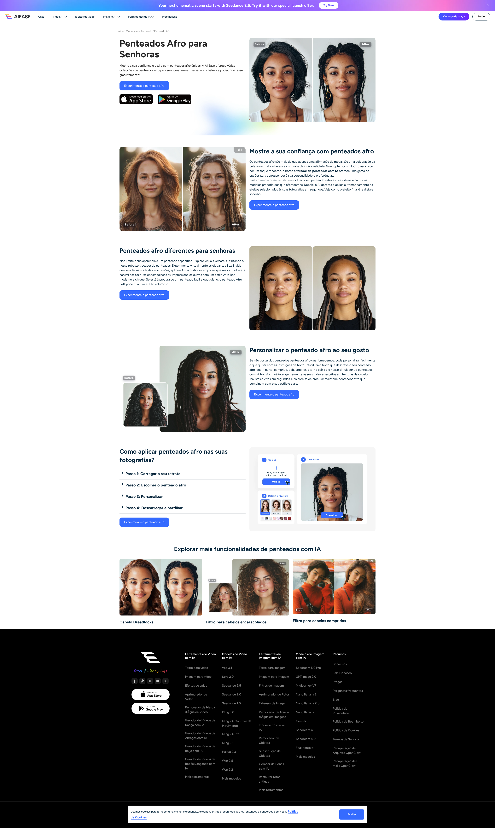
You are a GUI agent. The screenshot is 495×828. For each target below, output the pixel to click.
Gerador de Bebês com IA (271, 766)
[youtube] (158, 681)
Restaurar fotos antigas (269, 779)
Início (121, 31)
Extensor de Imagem (273, 703)
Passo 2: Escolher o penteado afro (155, 485)
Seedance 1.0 (231, 703)
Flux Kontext (304, 748)
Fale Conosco (342, 673)
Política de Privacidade (341, 711)
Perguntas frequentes (348, 691)
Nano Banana (305, 712)
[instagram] (150, 681)
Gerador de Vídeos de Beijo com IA (200, 748)
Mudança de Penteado (139, 31)
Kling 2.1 (228, 743)
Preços (337, 682)
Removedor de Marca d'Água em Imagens (274, 714)
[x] (165, 681)
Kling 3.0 (228, 712)
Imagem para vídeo (198, 676)
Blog (336, 699)
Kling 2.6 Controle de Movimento (236, 723)
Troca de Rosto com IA (273, 727)
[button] (182, 473)
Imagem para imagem (274, 676)
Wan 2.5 (227, 761)
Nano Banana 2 (306, 694)
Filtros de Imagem (271, 685)
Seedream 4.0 (306, 739)
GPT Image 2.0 (306, 676)
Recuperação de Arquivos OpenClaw (347, 750)
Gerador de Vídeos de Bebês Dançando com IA (200, 763)
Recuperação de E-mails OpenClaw (346, 763)
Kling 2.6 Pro (230, 734)
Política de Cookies (346, 730)
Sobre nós (340, 664)
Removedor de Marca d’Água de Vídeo (200, 710)
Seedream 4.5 (305, 730)
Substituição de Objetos (270, 753)
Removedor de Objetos (269, 740)
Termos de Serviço (346, 739)
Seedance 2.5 (231, 685)
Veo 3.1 (227, 668)
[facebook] (134, 681)
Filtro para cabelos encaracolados (236, 622)
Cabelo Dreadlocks (136, 622)
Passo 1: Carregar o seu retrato (153, 473)
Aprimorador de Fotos (274, 694)
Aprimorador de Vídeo (196, 697)
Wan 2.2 (227, 769)
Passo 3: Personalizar (144, 496)
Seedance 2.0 (231, 694)
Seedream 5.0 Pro (308, 668)
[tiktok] (142, 681)
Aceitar (351, 814)
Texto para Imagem (272, 668)
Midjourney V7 (306, 685)
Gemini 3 (302, 721)
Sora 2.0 (228, 676)
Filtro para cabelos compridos (319, 620)
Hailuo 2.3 (229, 752)
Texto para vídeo (196, 668)
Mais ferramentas (197, 777)
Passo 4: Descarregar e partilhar (154, 508)
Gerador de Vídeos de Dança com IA (200, 722)
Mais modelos (231, 778)
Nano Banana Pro (307, 703)
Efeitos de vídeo (196, 685)
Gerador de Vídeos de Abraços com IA (200, 735)
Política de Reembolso (348, 721)
